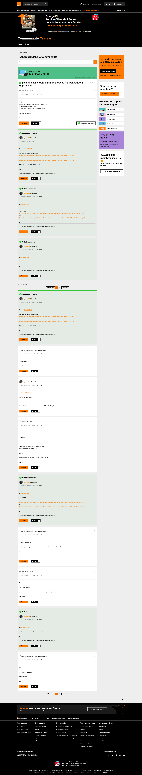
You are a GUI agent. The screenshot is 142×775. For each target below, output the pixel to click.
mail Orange (23, 52)
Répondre (24, 123)
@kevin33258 (28, 149)
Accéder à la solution (87, 123)
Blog (27, 44)
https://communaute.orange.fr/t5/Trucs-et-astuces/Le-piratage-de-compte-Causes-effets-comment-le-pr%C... (52, 213)
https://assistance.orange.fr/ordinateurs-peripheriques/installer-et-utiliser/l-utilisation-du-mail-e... (48, 155)
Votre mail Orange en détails (109, 141)
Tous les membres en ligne (111, 171)
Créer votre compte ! (108, 71)
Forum (20, 44)
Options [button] (91, 83)
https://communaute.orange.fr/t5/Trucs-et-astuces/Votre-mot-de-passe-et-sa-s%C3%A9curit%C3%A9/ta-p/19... (52, 218)
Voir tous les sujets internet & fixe (84, 77)
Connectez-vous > (115, 75)
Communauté (34, 38)
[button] (94, 90)
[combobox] (56, 62)
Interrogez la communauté (110, 93)
